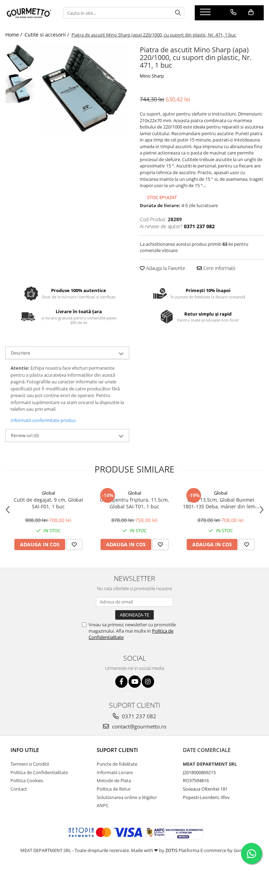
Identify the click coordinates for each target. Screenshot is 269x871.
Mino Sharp (152, 76)
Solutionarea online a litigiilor (127, 797)
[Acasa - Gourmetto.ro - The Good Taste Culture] (29, 13)
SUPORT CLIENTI (117, 749)
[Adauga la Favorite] (74, 544)
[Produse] (206, 14)
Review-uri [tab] (25, 435)
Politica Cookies (27, 780)
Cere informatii (218, 268)
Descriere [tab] (20, 353)
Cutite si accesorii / (47, 34)
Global (48, 493)
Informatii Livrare (115, 772)
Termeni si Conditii (30, 764)
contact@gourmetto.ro (138, 726)
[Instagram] (148, 681)
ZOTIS (171, 850)
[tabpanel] (84, 89)
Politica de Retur (114, 789)
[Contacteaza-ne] (233, 12)
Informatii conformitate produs (43, 420)
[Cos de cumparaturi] (250, 12)
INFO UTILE (25, 749)
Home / (14, 34)
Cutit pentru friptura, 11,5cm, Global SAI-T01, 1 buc (134, 503)
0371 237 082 (138, 716)
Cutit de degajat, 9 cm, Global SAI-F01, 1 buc (48, 503)
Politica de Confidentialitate (39, 772)
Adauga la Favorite (165, 268)
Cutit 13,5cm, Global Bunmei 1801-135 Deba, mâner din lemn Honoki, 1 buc (220, 503)
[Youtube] (135, 681)
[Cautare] (178, 13)
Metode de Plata (114, 780)
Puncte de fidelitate (117, 764)
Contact (19, 789)
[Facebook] (121, 681)
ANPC (103, 805)
